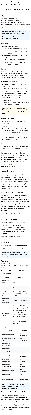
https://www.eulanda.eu (7, 165)
